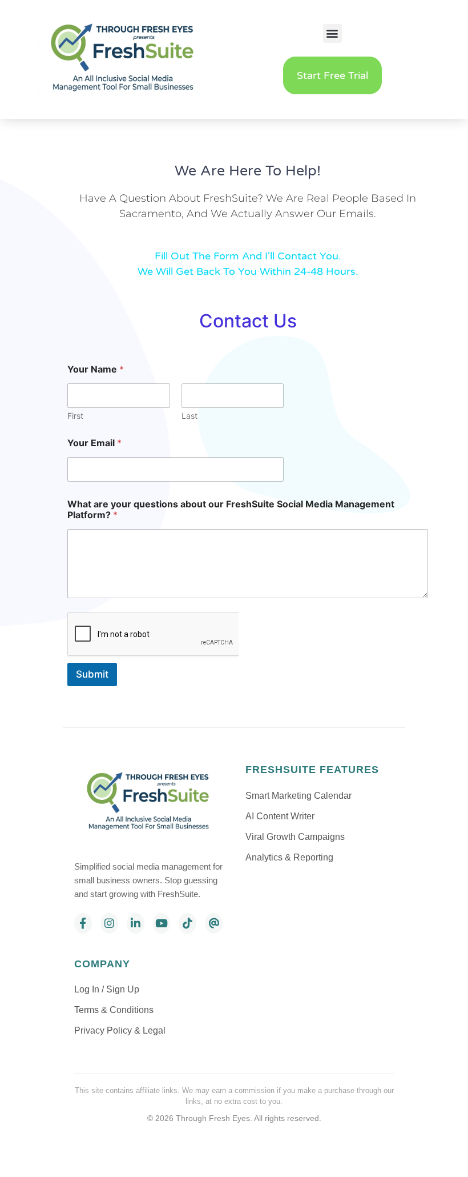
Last (189, 416)
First (75, 416)
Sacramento (150, 213)
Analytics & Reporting (289, 857)
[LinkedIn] (135, 923)
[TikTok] (187, 923)
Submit (92, 674)
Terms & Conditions (114, 1010)
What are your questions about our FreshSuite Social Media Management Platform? (230, 510)
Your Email (94, 443)
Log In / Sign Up (106, 989)
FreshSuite (230, 198)
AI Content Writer (279, 816)
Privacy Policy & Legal (120, 1030)
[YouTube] (162, 923)
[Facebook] (83, 923)
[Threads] (214, 923)
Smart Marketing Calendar (298, 795)
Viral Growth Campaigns (295, 837)
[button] (332, 33)
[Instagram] (109, 923)
